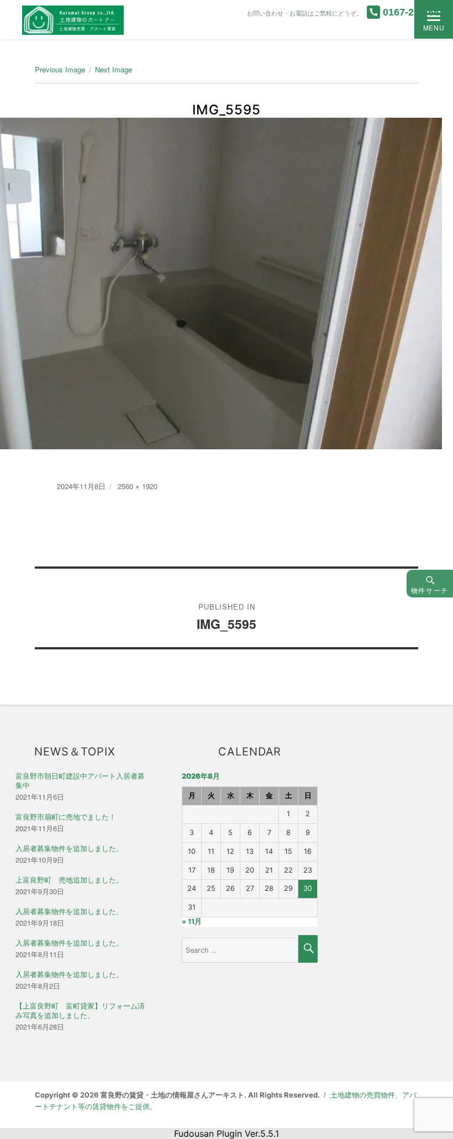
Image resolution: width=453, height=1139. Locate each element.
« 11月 (192, 921)
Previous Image (60, 69)
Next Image (113, 69)
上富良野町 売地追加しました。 (69, 880)
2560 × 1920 (137, 486)
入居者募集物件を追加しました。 (69, 848)
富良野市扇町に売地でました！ (65, 817)
